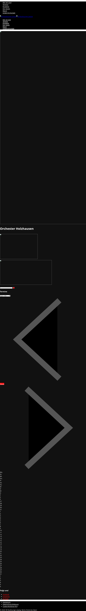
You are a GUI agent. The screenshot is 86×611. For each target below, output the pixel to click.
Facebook (6, 594)
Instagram (6, 597)
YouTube (5, 599)
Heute (2, 384)
